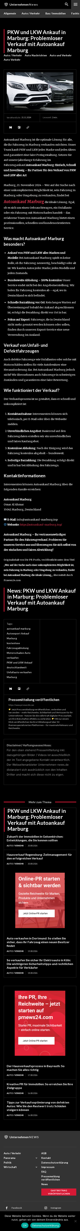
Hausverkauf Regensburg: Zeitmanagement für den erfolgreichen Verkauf (39, 856)
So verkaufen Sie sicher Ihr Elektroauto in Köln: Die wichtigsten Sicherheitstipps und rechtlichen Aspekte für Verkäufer (40, 963)
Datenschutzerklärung (45, 1225)
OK (25, 1225)
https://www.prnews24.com (21, 705)
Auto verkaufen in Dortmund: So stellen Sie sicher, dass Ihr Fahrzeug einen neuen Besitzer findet (38, 941)
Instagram (56, 1207)
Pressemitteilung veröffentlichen (34, 700)
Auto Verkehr (12, 59)
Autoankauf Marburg (24, 201)
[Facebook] (7, 1208)
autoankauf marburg (19, 628)
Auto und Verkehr (61, 55)
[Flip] (19, 127)
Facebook (17, 1207)
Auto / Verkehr (13, 55)
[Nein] (75, 1221)
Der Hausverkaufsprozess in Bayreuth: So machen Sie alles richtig (36, 1067)
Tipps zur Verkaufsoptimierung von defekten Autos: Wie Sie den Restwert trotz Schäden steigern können (38, 1105)
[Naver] (10, 127)
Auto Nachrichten (36, 55)
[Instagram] (46, 1208)
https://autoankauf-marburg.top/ (41, 524)
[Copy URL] (27, 127)
